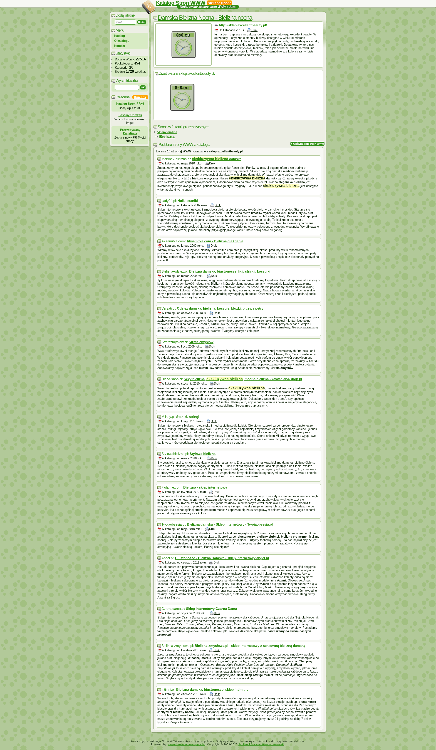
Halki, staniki (188, 201)
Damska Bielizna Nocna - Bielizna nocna (205, 17)
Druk (254, 30)
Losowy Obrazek (130, 115)
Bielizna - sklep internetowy (205, 487)
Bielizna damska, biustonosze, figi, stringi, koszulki (229, 271)
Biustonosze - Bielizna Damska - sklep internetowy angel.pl (222, 558)
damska (216, 159)
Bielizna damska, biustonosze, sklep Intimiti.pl (212, 689)
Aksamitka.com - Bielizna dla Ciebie (215, 241)
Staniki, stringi (187, 417)
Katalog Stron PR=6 (130, 103)
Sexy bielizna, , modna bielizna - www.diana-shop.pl (243, 379)
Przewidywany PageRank (130, 131)
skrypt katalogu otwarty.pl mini (186, 744)
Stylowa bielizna (203, 454)
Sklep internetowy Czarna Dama (211, 609)
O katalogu (121, 40)
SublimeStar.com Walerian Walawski (261, 744)
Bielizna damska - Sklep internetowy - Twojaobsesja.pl (230, 524)
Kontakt (119, 45)
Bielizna (167, 136)
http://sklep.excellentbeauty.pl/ (243, 25)
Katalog (119, 35)
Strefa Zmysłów (201, 342)
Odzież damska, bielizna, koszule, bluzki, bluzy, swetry (220, 308)
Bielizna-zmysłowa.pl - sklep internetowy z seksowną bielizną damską (250, 646)
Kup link (140, 97)
